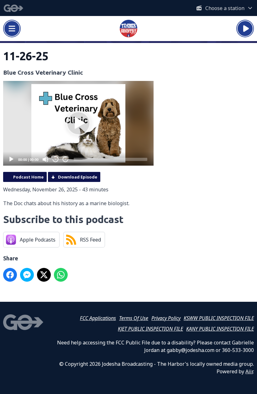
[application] (78, 123)
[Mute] (45, 159)
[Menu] (12, 28)
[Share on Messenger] (27, 275)
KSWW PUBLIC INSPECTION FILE (219, 318)
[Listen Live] (245, 28)
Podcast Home (28, 177)
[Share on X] (44, 275)
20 (55, 159)
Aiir (249, 371)
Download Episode (77, 177)
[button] (78, 123)
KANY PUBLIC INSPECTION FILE (220, 328)
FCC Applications (98, 318)
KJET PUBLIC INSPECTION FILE (150, 328)
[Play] (11, 159)
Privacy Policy (166, 318)
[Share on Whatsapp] (61, 275)
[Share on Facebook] (10, 275)
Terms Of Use (133, 318)
